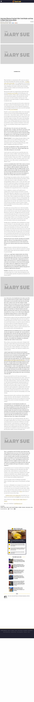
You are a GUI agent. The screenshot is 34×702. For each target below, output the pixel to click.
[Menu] (1, 1)
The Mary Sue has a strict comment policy (13, 495)
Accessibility (25, 630)
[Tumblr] (13, 509)
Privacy (16, 630)
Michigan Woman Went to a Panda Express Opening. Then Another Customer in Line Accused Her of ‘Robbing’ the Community (19, 571)
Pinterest (24, 499)
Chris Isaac (2, 21)
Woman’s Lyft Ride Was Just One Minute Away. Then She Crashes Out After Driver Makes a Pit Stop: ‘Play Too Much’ (19, 566)
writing (32, 507)
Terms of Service (20, 630)
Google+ (5, 501)
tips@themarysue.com (18, 503)
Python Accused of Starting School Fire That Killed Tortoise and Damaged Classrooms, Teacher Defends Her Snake (18, 541)
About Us (9, 630)
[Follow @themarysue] (8, 509)
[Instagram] (11, 509)
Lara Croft (10, 507)
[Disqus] (17, 612)
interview (7, 507)
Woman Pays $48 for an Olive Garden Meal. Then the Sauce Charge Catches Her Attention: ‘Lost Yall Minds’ (19, 589)
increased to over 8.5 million (13, 93)
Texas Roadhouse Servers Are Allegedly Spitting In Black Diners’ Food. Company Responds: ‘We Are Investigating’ (19, 577)
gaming (5, 507)
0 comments (32, 21)
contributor (1, 507)
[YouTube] (14, 509)
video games (23, 507)
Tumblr (21, 499)
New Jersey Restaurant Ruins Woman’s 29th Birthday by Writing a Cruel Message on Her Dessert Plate (19, 560)
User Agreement (30, 630)
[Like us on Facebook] (10, 509)
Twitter (21, 491)
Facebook (18, 499)
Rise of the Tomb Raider (15, 507)
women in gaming (28, 507)
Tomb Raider (19, 507)
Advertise (12, 630)
